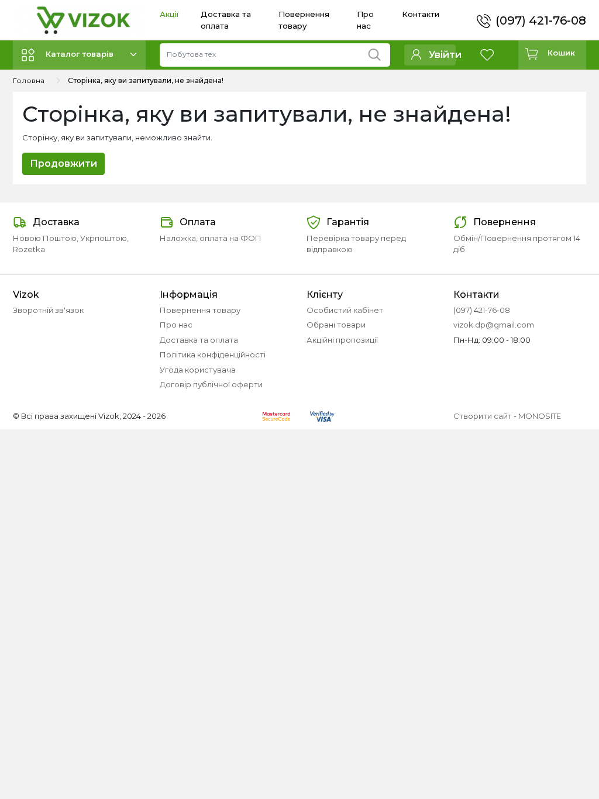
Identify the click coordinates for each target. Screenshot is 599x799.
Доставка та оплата (199, 340)
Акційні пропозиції (342, 340)
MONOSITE (539, 416)
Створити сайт (482, 416)
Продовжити (63, 163)
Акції (169, 14)
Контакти (420, 14)
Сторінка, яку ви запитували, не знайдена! (145, 80)
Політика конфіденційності (213, 354)
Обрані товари (336, 324)
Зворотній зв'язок (48, 310)
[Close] (559, 750)
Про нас (176, 324)
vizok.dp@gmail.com (493, 324)
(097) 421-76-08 (540, 20)
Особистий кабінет (345, 310)
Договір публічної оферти (211, 384)
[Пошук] (378, 52)
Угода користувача (198, 369)
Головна (28, 80)
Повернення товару (200, 310)
